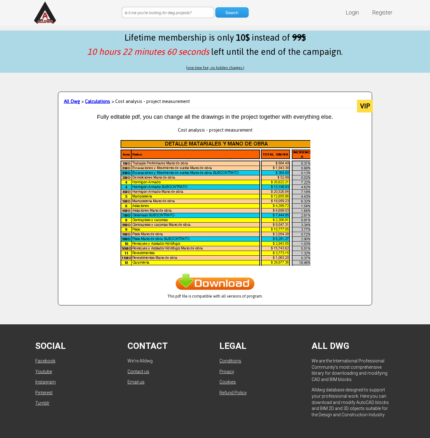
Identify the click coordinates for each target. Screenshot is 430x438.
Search (231, 12)
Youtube (43, 371)
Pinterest (44, 392)
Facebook (45, 360)
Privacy (226, 371)
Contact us (138, 371)
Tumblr (42, 403)
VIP (365, 106)
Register (382, 12)
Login (352, 12)
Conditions (230, 360)
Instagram (45, 381)
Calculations (97, 101)
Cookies (227, 381)
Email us (135, 381)
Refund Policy (232, 392)
